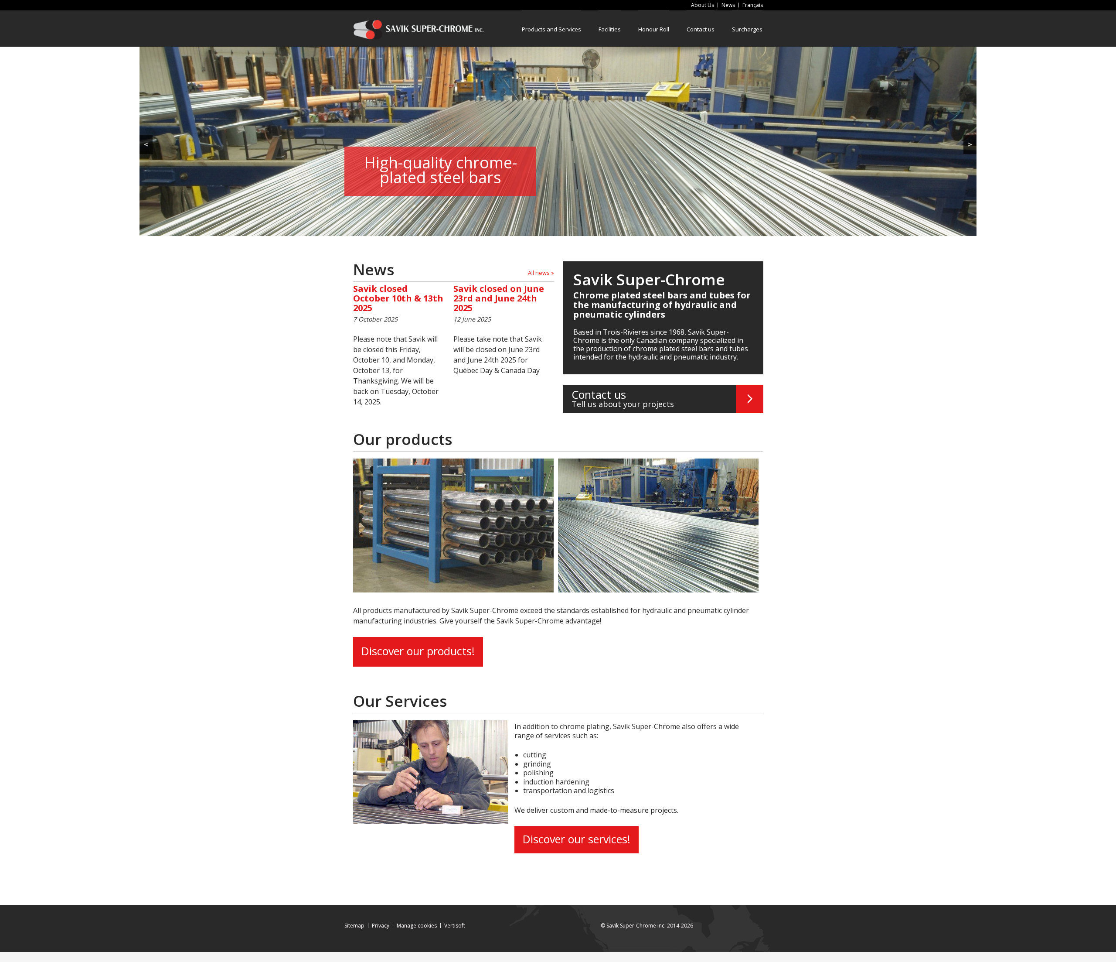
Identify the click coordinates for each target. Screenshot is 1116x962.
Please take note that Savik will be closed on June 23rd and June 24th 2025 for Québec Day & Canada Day (498, 329)
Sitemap (354, 925)
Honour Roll (653, 29)
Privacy (380, 925)
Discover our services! (576, 839)
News (728, 5)
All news (539, 273)
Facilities (610, 29)
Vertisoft (454, 925)
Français (752, 5)
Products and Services (551, 29)
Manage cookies (417, 925)
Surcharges (747, 29)
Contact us (701, 29)
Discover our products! (418, 651)
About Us (702, 5)
